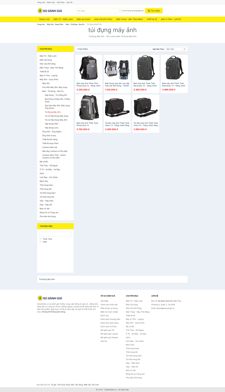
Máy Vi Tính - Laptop (171, 19)
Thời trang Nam (46, 185)
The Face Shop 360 (65, 385)
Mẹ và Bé (44, 161)
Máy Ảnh (46, 83)
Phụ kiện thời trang (48, 216)
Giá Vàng (79, 385)
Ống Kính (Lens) (49, 135)
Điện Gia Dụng (83, 19)
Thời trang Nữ (46, 189)
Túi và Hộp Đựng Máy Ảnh (56, 120)
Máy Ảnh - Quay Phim (55, 24)
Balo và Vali (44, 208)
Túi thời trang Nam (47, 193)
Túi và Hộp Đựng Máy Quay (56, 116)
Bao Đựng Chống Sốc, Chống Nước (57, 100)
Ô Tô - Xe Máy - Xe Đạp (50, 169)
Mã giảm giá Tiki (107, 330)
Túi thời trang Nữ (47, 197)
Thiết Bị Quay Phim (50, 143)
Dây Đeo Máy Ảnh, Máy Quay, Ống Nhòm (57, 106)
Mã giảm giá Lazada (109, 334)
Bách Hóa (44, 181)
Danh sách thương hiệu (110, 319)
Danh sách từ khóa (109, 326)
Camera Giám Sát (49, 147)
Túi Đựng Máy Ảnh (53, 112)
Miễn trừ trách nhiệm (109, 312)
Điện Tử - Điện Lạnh (63, 19)
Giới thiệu (61, 2)
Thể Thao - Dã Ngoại (49, 165)
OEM (45, 242)
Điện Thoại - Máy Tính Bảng (129, 19)
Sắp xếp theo (158, 49)
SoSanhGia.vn (110, 389)
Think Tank (47, 239)
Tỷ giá (53, 385)
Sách (42, 173)
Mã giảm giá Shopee (109, 337)
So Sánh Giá (123, 389)
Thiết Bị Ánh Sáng (49, 139)
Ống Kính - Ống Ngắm (51, 131)
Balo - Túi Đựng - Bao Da (75, 24)
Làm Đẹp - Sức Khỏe (48, 177)
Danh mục (51, 2)
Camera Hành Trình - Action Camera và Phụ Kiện (54, 156)
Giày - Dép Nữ (46, 205)
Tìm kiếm (155, 10)
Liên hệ (69, 2)
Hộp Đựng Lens (51, 128)
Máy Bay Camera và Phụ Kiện (54, 151)
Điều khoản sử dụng (109, 308)
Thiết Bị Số (152, 19)
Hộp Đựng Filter (51, 124)
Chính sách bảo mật (109, 304)
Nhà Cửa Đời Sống (103, 19)
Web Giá (87, 385)
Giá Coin (95, 385)
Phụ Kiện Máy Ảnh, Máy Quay (54, 87)
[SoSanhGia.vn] (50, 10)
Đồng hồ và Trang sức (49, 212)
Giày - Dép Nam (46, 201)
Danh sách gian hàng (109, 323)
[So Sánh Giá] (50, 298)
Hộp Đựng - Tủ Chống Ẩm (56, 95)
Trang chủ (41, 2)
